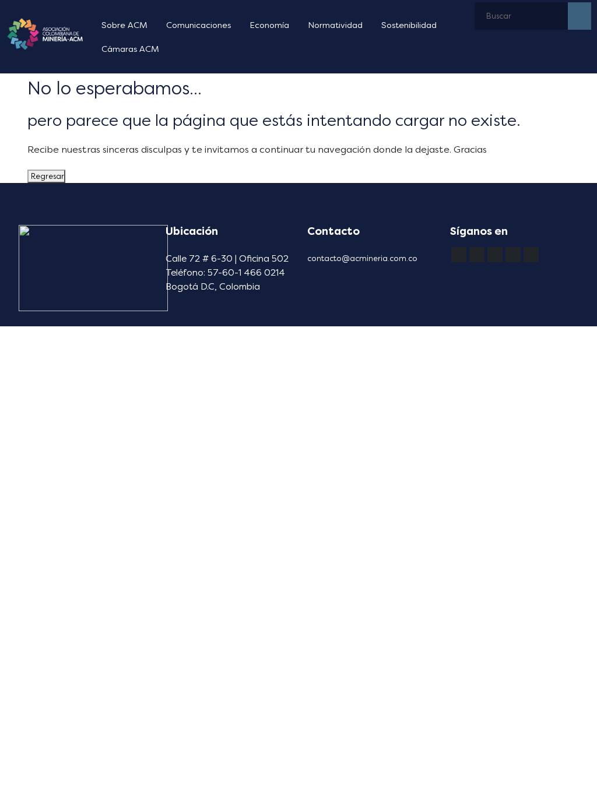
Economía (269, 25)
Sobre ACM (124, 25)
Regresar (46, 176)
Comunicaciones (198, 25)
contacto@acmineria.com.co (362, 258)
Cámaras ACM (130, 49)
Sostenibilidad (409, 25)
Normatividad (335, 25)
